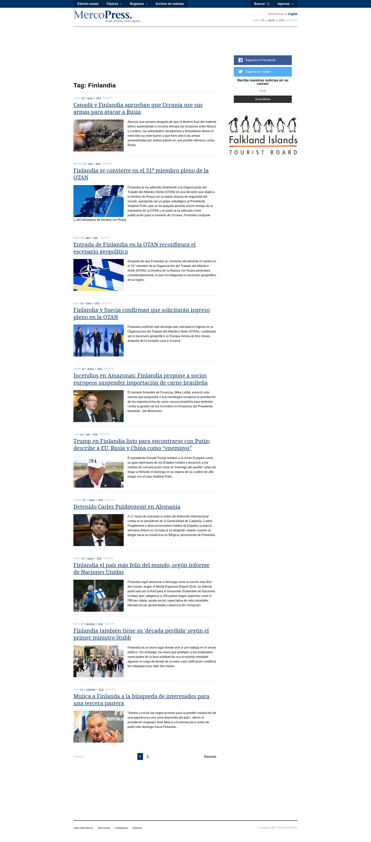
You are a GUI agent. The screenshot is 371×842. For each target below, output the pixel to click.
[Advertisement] (144, 57)
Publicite (137, 828)
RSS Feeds (104, 828)
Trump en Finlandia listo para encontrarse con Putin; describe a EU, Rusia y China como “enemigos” (141, 444)
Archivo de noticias (170, 3)
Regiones (137, 3)
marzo (92, 500)
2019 (99, 369)
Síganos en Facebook (260, 60)
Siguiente (210, 756)
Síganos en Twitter (258, 71)
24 (83, 369)
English (293, 14)
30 (83, 98)
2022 (97, 303)
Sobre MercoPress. (83, 828)
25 (262, 20)
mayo (90, 98)
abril (90, 163)
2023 (98, 163)
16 (81, 303)
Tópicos (112, 3)
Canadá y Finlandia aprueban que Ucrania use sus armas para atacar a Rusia (138, 108)
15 (83, 558)
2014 (100, 624)
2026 (281, 20)
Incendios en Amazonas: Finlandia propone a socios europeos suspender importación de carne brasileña (140, 379)
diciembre (90, 624)
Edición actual (87, 3)
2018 (95, 434)
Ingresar (284, 3)
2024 (98, 98)
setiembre (90, 689)
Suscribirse (263, 99)
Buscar (259, 3)
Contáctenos (121, 828)
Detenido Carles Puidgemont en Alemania (126, 506)
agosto (271, 20)
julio (88, 434)
